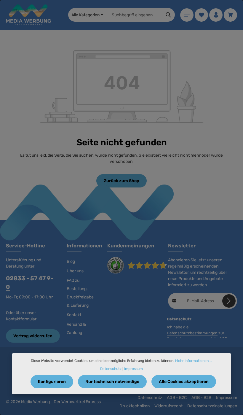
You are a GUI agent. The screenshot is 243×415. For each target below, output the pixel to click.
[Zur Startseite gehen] (28, 14)
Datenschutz (150, 397)
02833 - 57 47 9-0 (29, 283)
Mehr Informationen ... (193, 361)
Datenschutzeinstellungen (212, 405)
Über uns (75, 271)
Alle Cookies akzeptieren (184, 381)
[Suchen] (168, 15)
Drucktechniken (134, 405)
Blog (71, 261)
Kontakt (74, 314)
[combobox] (134, 15)
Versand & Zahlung (76, 328)
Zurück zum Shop (121, 180)
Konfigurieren (52, 381)
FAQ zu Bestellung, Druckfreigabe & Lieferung (80, 293)
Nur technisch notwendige (112, 381)
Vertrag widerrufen (32, 335)
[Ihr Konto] (216, 15)
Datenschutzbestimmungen (192, 333)
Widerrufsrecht (168, 405)
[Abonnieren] (229, 301)
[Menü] (187, 15)
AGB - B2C (177, 397)
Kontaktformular (21, 319)
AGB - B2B (201, 397)
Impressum (226, 397)
